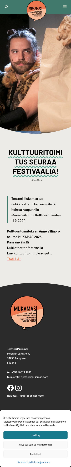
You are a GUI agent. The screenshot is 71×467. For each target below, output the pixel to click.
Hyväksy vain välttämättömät (35, 444)
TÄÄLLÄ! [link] (14, 259)
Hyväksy (35, 435)
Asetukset (35, 453)
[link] (36, 17)
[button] (65, 9)
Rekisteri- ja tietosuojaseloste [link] (34, 462)
